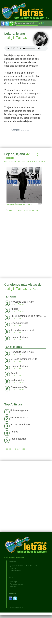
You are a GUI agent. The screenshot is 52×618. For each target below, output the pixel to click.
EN (47, 18)
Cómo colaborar (15, 570)
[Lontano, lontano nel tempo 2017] (26, 184)
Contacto (13, 568)
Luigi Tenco (16, 38)
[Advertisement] (26, 245)
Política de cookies (16, 584)
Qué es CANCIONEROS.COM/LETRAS (24, 566)
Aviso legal (13, 582)
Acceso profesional (16, 607)
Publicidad (13, 586)
